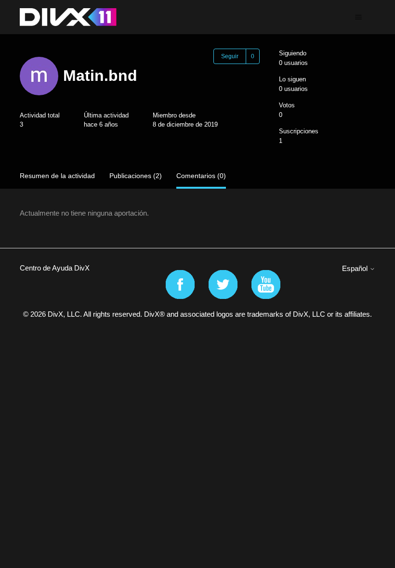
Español (355, 268)
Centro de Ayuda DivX (55, 268)
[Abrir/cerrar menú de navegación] (358, 17)
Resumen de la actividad (57, 176)
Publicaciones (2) (135, 176)
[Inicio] (68, 17)
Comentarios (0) (201, 176)
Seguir (229, 56)
